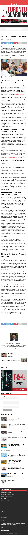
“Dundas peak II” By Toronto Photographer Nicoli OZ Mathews (15, 461)
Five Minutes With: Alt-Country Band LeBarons (15, 431)
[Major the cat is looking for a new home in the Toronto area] (4, 419)
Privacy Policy (4, 498)
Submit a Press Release (6, 500)
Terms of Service (4, 505)
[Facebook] (11, 4)
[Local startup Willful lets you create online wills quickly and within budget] (4, 455)
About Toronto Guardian (6, 492)
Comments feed (4, 515)
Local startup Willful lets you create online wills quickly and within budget (16, 454)
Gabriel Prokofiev (11, 480)
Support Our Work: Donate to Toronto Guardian (10, 502)
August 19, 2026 (11, 446)
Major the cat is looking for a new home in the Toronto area (16, 418)
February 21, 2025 (5, 39)
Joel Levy (12, 39)
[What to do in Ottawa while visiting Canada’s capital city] (4, 475)
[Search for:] (14, 29)
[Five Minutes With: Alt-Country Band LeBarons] (4, 432)
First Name (5, 400)
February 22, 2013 (11, 481)
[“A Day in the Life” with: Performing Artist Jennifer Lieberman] (4, 446)
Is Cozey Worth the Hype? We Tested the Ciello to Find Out (16, 425)
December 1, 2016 (11, 463)
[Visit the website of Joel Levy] (12, 348)
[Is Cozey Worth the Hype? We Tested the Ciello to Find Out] (4, 426)
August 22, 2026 (11, 420)
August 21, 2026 (11, 427)
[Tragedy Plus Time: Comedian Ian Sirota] (4, 439)
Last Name (5, 405)
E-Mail (4, 396)
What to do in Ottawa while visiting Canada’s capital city (15, 474)
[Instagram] (14, 4)
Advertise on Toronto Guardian (7, 494)
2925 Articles (18, 343)
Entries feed (3, 513)
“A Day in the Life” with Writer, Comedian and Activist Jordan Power (16, 468)
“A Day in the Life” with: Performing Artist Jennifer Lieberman (15, 445)
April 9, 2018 (10, 456)
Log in (2, 511)
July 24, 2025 (10, 476)
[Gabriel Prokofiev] (4, 482)
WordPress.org (4, 517)
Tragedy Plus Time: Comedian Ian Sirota (16, 437)
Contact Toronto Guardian (6, 496)
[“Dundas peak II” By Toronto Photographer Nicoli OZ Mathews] (4, 462)
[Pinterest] (16, 4)
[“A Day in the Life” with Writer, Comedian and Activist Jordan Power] (4, 468)
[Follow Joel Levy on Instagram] (15, 348)
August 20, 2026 (11, 439)
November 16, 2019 (11, 469)
